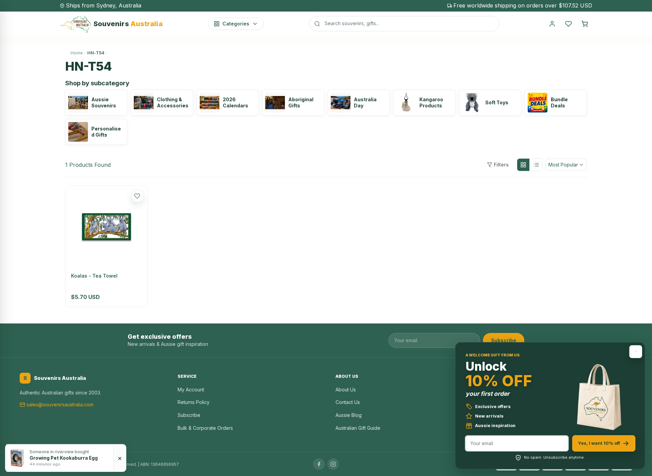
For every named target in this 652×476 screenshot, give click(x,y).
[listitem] (96, 103)
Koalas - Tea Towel (94, 276)
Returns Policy (194, 402)
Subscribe (503, 340)
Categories (235, 24)
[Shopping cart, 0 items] (584, 23)
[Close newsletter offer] (635, 351)
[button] (137, 196)
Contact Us (348, 402)
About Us (346, 389)
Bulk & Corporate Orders (205, 428)
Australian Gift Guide (358, 428)
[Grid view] (523, 165)
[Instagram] (333, 464)
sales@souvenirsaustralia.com (59, 404)
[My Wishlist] (568, 23)
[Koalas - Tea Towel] (106, 227)
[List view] (536, 165)
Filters (501, 165)
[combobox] (404, 23)
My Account (191, 389)
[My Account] (552, 23)
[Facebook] (319, 464)
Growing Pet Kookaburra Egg (64, 458)
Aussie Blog (349, 415)
